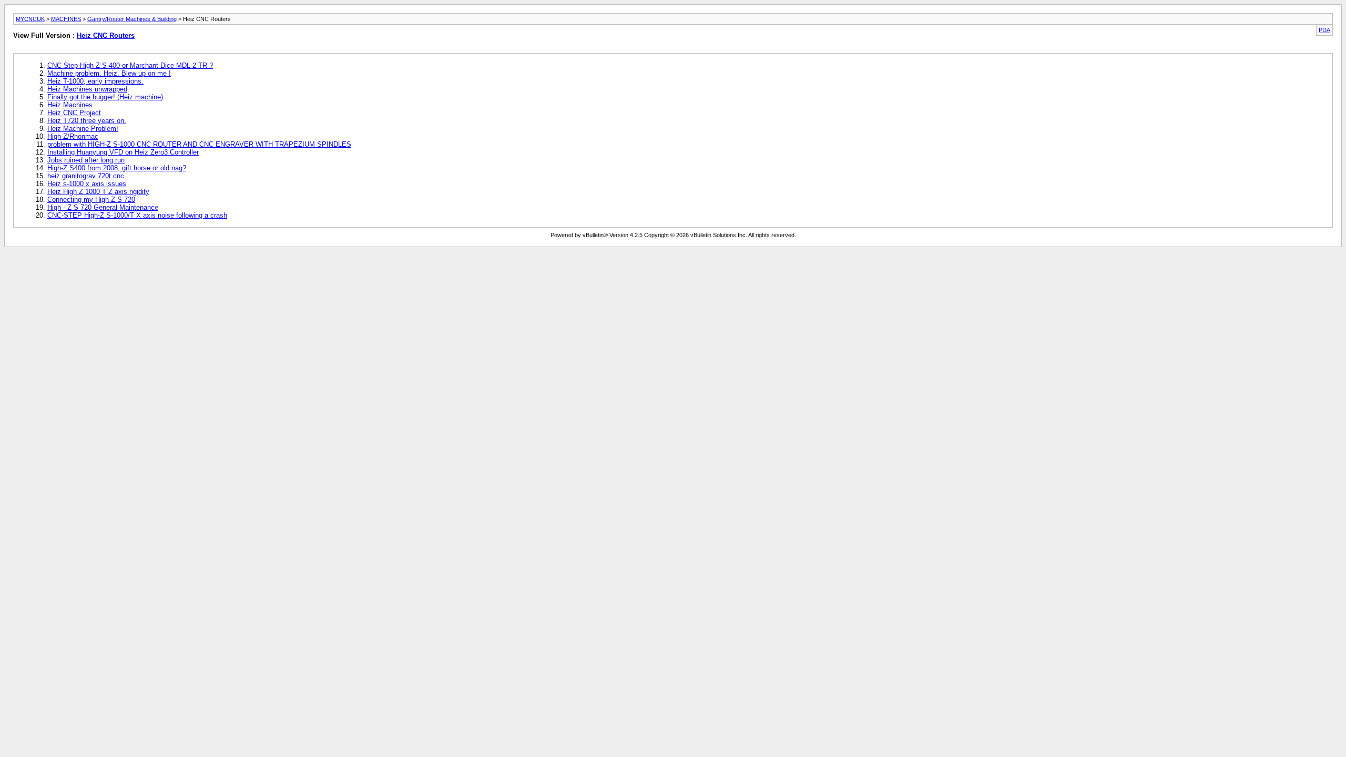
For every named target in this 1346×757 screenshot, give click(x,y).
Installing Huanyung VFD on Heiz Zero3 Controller (123, 152)
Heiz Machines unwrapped (87, 89)
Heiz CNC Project (74, 113)
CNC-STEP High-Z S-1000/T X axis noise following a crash (137, 215)
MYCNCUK (30, 19)
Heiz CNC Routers (106, 35)
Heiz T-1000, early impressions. (95, 81)
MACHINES (66, 19)
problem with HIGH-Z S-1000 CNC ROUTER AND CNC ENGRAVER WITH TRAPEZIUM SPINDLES (199, 144)
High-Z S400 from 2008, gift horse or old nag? (116, 168)
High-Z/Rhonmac (72, 136)
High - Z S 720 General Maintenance (102, 207)
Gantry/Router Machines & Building (132, 19)
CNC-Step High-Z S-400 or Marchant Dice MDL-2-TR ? (130, 65)
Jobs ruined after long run (86, 160)
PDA (1324, 30)
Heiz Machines (70, 105)
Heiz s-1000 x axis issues (86, 184)
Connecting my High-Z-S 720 (91, 199)
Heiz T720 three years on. (86, 121)
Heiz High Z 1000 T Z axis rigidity (98, 192)
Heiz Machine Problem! (82, 128)
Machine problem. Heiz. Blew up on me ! (109, 73)
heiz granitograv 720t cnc (85, 176)
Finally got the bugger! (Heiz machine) (105, 97)
